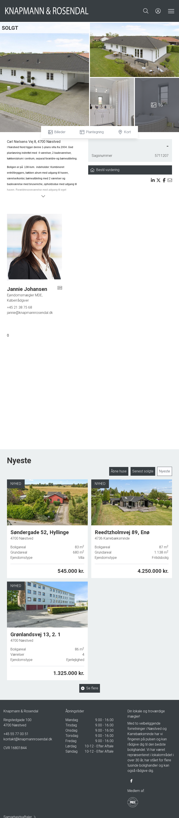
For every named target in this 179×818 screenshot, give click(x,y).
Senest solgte (142, 471)
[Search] (145, 11)
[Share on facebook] (164, 180)
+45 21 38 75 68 (19, 307)
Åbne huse (119, 471)
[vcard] (60, 294)
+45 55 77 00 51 (16, 734)
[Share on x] (158, 180)
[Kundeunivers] (158, 11)
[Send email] (170, 180)
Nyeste (164, 471)
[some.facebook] (131, 781)
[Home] (47, 11)
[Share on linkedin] (153, 180)
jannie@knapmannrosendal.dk (30, 313)
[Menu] (170, 11)
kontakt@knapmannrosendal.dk (27, 739)
